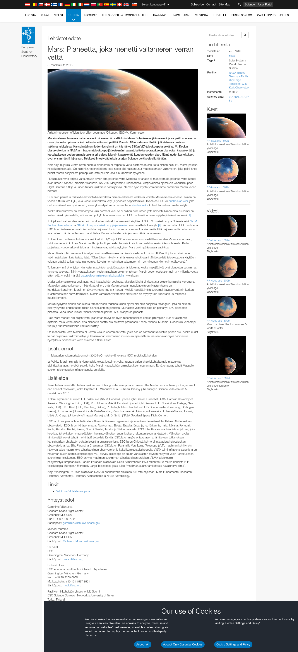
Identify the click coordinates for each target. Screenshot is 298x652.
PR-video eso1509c (218, 320)
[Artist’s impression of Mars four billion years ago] (123, 99)
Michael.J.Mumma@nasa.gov (81, 541)
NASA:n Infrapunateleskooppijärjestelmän (102, 225)
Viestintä (201, 15)
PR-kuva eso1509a (218, 140)
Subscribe (197, 4)
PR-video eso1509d (218, 378)
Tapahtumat (181, 15)
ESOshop (90, 15)
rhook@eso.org (72, 585)
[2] (159, 225)
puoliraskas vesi (178, 201)
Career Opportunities (273, 15)
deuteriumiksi (140, 205)
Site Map (224, 4)
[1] (189, 215)
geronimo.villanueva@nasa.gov (81, 523)
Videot (58, 15)
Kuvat (45, 15)
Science (250, 4)
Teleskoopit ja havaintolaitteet (125, 15)
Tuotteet (219, 15)
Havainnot (160, 15)
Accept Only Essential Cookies (182, 644)
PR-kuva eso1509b (218, 187)
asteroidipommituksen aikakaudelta (102, 275)
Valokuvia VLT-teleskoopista (73, 491)
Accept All (142, 644)
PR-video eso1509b (218, 280)
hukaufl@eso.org (73, 559)
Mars (232, 56)
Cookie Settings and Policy (233, 644)
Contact (211, 4)
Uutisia (74, 15)
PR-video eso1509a (218, 240)
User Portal (265, 4)
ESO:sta (30, 15)
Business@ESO (241, 15)
